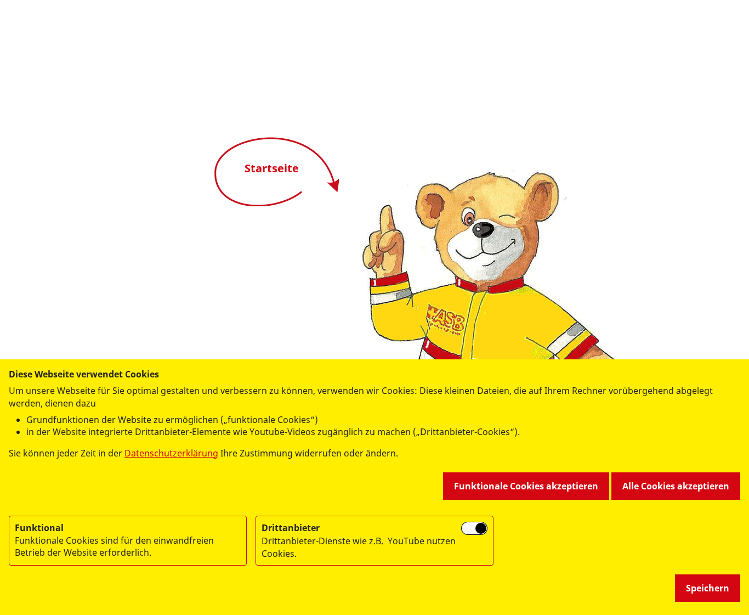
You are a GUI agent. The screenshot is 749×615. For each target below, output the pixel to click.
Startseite (272, 168)
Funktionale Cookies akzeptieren (526, 486)
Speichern (707, 588)
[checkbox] (474, 528)
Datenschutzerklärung (171, 453)
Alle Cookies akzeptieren (675, 486)
